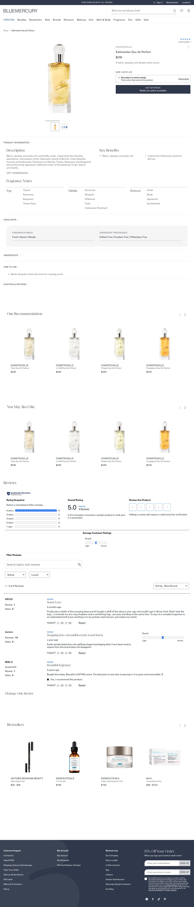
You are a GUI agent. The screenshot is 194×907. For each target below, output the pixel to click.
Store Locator (112, 860)
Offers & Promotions (13, 884)
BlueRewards (172, 2)
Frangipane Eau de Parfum (158, 368)
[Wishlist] (181, 11)
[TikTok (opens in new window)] (159, 898)
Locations (186, 2)
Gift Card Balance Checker (69, 865)
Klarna (6, 889)
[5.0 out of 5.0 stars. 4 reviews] (185, 39)
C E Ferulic (61, 781)
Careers (109, 874)
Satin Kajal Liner (18, 781)
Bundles (22, 20)
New (47, 20)
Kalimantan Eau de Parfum (22, 30)
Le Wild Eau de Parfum (66, 368)
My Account (62, 855)
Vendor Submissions (115, 879)
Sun (130, 20)
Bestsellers (35, 20)
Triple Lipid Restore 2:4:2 (112, 781)
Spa (107, 870)
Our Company (112, 855)
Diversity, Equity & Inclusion (118, 884)
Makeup (81, 20)
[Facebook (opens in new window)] (152, 898)
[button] (188, 11)
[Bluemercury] (20, 11)
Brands (57, 20)
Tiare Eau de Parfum (20, 368)
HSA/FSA (9, 20)
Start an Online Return (13, 874)
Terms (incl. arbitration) (156, 890)
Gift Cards (8, 879)
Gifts (138, 20)
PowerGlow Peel (153, 781)
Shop (6, 30)
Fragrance (119, 20)
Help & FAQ (9, 860)
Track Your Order (11, 870)
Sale (146, 20)
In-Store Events (113, 865)
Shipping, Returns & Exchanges (18, 865)
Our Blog (110, 889)
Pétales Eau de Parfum (111, 368)
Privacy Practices (171, 885)
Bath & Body (104, 20)
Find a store (183, 79)
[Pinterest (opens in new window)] (165, 898)
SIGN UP (184, 863)
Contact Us (8, 855)
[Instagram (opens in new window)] (146, 898)
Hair (91, 20)
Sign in (160, 2)
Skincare (69, 20)
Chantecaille (124, 47)
